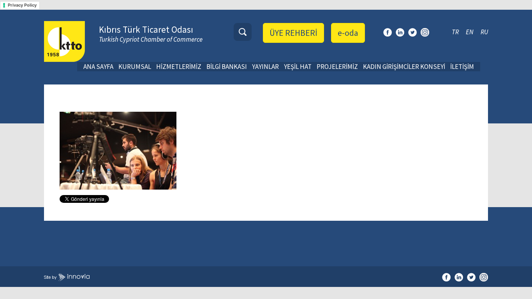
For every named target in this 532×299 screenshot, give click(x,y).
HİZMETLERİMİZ (178, 66)
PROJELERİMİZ (337, 66)
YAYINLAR (265, 66)
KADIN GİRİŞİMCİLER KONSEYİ (404, 66)
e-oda (348, 32)
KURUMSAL (134, 66)
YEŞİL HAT (298, 66)
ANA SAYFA (98, 66)
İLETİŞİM (462, 66)
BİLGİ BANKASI (226, 66)
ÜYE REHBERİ (293, 32)
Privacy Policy (22, 5)
